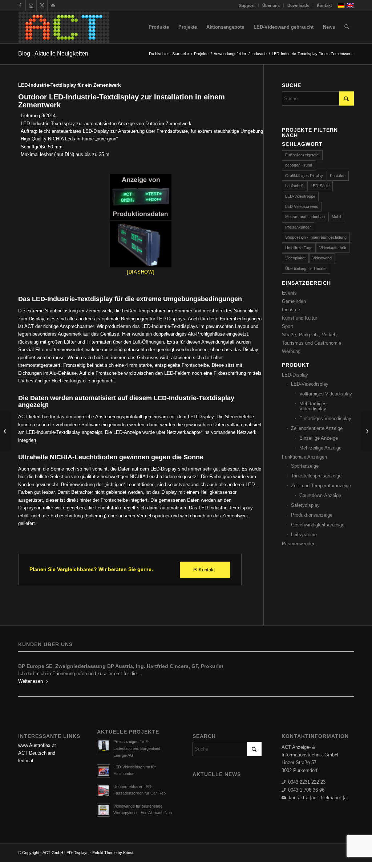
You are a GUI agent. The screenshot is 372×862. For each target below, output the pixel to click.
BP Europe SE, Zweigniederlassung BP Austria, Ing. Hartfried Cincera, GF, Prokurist (120, 666)
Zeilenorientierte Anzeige (317, 428)
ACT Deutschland (36, 753)
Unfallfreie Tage (298, 248)
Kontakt (324, 5)
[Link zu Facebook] (20, 5)
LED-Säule (320, 186)
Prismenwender (298, 543)
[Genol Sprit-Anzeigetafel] (366, 431)
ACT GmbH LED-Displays (66, 852)
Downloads (298, 5)
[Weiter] (343, 671)
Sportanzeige (305, 466)
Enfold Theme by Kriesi (112, 852)
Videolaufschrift (332, 248)
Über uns (271, 5)
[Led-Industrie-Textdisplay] (141, 197)
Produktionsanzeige (311, 515)
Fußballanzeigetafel (302, 155)
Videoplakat (295, 258)
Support (247, 5)
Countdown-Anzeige (320, 495)
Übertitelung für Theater (306, 268)
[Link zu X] (42, 5)
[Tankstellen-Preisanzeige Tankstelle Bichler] (5, 431)
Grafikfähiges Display (304, 175)
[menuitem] (247, 5)
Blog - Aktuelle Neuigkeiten (53, 53)
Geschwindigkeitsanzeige (317, 525)
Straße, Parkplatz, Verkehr (310, 334)
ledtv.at (25, 760)
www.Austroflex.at (37, 745)
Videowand (322, 258)
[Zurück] (29, 671)
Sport (287, 326)
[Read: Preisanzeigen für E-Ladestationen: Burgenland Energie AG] (103, 745)
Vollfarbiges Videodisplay (325, 394)
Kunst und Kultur (299, 318)
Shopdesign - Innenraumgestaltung (316, 237)
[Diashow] (141, 272)
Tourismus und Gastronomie (311, 343)
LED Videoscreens (301, 206)
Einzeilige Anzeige (318, 438)
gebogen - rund (298, 165)
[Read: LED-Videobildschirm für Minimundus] (103, 770)
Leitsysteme (304, 534)
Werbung (291, 351)
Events (289, 293)
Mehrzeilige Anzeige (320, 448)
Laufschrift (294, 186)
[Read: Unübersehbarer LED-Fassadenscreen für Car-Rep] (103, 790)
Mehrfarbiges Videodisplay (313, 406)
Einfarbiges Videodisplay (325, 418)
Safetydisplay (305, 505)
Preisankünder (298, 227)
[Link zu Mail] (53, 5)
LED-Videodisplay (309, 384)
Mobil (336, 216)
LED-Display (295, 375)
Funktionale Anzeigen (304, 457)
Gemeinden (294, 301)
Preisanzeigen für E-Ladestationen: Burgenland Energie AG (136, 748)
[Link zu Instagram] (31, 5)
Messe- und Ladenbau (305, 216)
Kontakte (337, 175)
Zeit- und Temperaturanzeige (321, 485)
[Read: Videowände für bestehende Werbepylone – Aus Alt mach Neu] (103, 810)
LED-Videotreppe (300, 196)
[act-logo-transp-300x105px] (63, 27)
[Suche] (347, 27)
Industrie (291, 309)
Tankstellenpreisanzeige (316, 476)
